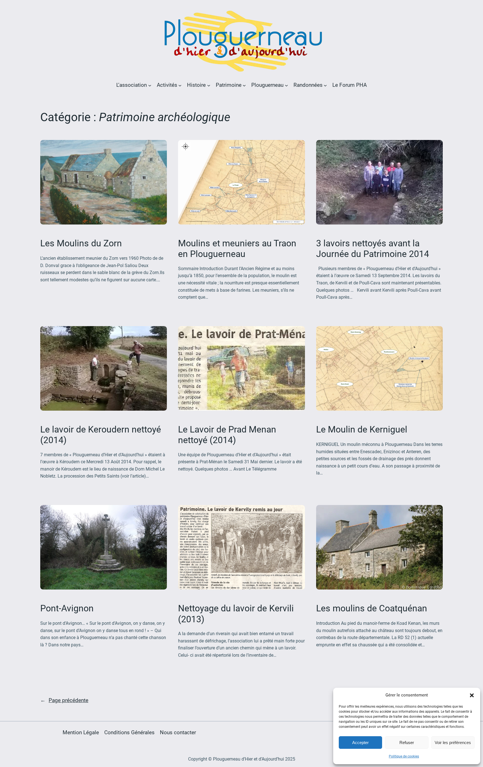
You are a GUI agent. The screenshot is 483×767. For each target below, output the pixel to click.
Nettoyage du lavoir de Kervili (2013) (236, 613)
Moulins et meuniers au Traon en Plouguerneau (237, 248)
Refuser (406, 742)
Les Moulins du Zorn (81, 243)
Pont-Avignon (67, 608)
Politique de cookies (404, 756)
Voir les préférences (453, 742)
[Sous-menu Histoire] (208, 85)
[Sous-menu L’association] (149, 85)
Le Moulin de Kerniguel (361, 429)
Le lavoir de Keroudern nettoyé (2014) (100, 434)
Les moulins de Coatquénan (371, 608)
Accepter (360, 742)
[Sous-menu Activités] (180, 85)
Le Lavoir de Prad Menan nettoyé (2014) (227, 434)
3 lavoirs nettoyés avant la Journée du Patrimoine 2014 (372, 248)
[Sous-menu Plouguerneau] (286, 85)
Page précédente (64, 700)
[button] (472, 695)
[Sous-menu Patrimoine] (244, 85)
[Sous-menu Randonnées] (325, 85)
